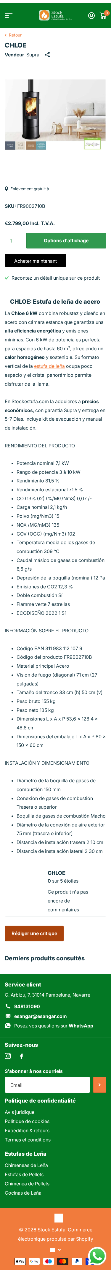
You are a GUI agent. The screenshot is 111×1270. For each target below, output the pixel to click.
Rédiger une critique (34, 933)
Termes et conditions (28, 1140)
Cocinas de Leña (23, 1193)
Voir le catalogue (8, 15)
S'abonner (99, 1085)
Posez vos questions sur (53, 1026)
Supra (32, 55)
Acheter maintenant (35, 261)
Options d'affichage (66, 240)
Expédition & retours (27, 1130)
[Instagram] (8, 1056)
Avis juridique (19, 1112)
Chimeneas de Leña (26, 1165)
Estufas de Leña (25, 1153)
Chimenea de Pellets (27, 1184)
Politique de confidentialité (40, 1100)
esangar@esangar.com (40, 1016)
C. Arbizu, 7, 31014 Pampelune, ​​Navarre (47, 995)
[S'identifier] (91, 15)
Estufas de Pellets (24, 1174)
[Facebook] (21, 1056)
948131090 (27, 1006)
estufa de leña (49, 366)
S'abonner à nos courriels (34, 1071)
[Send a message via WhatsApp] (97, 1256)
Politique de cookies (27, 1121)
